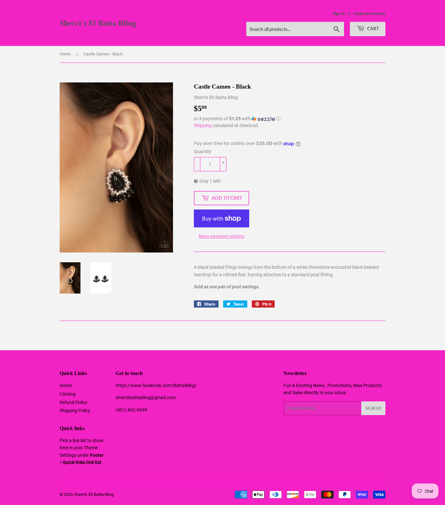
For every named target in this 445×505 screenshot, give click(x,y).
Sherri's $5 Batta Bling (98, 23)
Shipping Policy (75, 410)
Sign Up (373, 408)
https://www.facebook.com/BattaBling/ (156, 385)
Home (65, 53)
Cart (372, 28)
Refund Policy (73, 402)
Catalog (68, 394)
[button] (289, 119)
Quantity (202, 151)
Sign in (339, 13)
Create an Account (369, 13)
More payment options (221, 236)
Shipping (202, 125)
